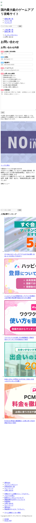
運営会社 (7, 482)
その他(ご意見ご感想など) (10, 87)
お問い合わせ (8, 490)
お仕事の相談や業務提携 (10, 85)
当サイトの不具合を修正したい (12, 79)
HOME (6, 519)
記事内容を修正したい (9, 77)
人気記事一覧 (8, 29)
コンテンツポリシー (11, 484)
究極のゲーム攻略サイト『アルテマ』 (17, 494)
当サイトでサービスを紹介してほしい (14, 83)
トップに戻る (5, 165)
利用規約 (7, 501)
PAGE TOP (8, 520)
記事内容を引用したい (9, 75)
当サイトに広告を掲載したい (11, 81)
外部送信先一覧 (9, 486)
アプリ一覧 (8, 20)
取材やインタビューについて (14, 497)
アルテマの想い (9, 495)
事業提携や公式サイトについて (14, 499)
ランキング (8, 22)
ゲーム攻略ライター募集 (12, 512)
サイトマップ (8, 488)
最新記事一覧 (8, 19)
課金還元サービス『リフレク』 (14, 509)
